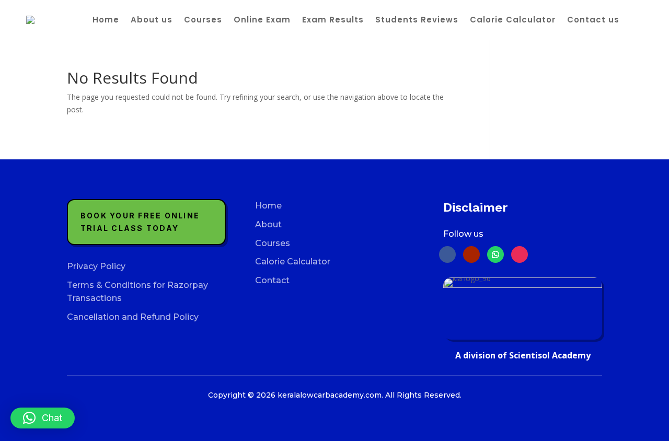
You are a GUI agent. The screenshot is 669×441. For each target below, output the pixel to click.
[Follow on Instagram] (519, 254)
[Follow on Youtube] (471, 254)
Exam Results (333, 19)
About (268, 224)
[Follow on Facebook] (447, 254)
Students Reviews (416, 19)
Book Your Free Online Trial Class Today (140, 222)
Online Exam (262, 19)
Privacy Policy (96, 266)
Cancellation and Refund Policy (133, 317)
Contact (272, 280)
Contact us (593, 19)
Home (106, 19)
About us (151, 19)
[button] (42, 418)
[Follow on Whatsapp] (495, 254)
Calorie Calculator (513, 19)
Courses (203, 19)
